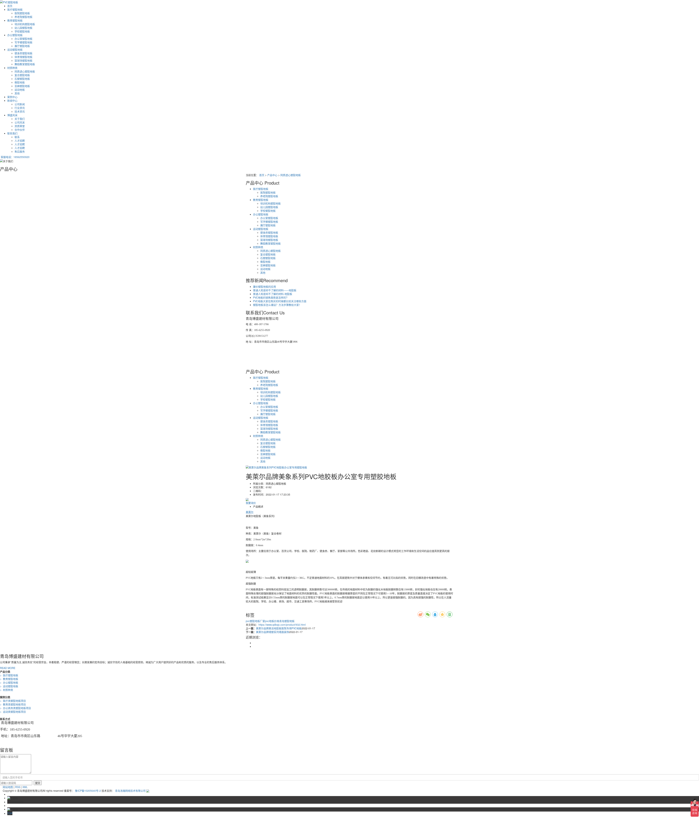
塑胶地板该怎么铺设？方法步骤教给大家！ (277, 305)
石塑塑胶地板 (22, 78)
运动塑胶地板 (15, 49)
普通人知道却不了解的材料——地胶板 (274, 290)
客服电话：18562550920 (15, 157)
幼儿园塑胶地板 (23, 27)
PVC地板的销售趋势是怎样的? (270, 297)
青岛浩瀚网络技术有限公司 (130, 790)
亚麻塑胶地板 (22, 86)
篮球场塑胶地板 (23, 60)
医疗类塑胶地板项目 (13, 700)
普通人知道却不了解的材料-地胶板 (272, 294)
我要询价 (251, 503)
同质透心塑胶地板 (25, 71)
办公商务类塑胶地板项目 (15, 708)
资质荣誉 (20, 126)
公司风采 (20, 122)
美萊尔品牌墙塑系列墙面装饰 (272, 632)
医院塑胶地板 (22, 13)
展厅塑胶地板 (22, 46)
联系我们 (12, 133)
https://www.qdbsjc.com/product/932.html (282, 624)
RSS (17, 787)
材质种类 (12, 68)
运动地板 (20, 89)
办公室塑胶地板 (23, 38)
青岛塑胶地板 (287, 621)
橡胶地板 (20, 82)
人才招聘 (20, 140)
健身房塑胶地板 (23, 53)
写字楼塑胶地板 (23, 42)
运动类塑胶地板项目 (13, 711)
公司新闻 (20, 104)
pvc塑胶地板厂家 (255, 621)
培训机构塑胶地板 (25, 24)
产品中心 (272, 175)
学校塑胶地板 (22, 31)
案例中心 (12, 97)
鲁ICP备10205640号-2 (88, 790)
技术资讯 (20, 111)
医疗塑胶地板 (15, 9)
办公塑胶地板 (15, 35)
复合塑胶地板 (22, 75)
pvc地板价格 (272, 621)
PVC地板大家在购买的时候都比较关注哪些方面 (279, 301)
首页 (9, 6)
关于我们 (20, 119)
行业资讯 (20, 108)
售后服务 (20, 151)
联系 (17, 137)
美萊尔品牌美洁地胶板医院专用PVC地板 (279, 628)
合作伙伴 (20, 129)
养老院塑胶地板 (23, 17)
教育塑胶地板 (15, 20)
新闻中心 (12, 100)
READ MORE (7, 668)
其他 (17, 93)
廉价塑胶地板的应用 (264, 286)
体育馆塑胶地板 (23, 57)
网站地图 (8, 787)
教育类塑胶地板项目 (13, 704)
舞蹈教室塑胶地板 (25, 64)
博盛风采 (12, 115)
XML (25, 787)
